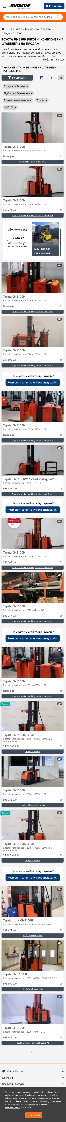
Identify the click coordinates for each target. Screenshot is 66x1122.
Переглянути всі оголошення (17, 244)
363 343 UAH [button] (10, 562)
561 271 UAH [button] (10, 930)
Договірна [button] (8, 156)
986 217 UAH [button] (10, 616)
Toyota (47, 29)
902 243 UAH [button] (10, 1037)
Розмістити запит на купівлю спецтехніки (32, 382)
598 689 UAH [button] (10, 984)
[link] (33, 127)
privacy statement (12, 1107)
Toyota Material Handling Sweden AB (32, 1042)
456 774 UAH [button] (10, 210)
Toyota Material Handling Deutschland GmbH (32, 215)
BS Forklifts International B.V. (32, 161)
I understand (34, 1115)
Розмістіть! (55, 6)
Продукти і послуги (13, 1084)
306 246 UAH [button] (10, 800)
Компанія (7, 1078)
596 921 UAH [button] (10, 489)
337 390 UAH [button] (10, 360)
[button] (17, 78)
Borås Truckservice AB (33, 935)
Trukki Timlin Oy (32, 751)
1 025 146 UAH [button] (11, 746)
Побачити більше (53, 59)
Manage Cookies (31, 1104)
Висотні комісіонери (27, 29)
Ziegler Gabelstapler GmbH (32, 805)
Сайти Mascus (15, 1071)
